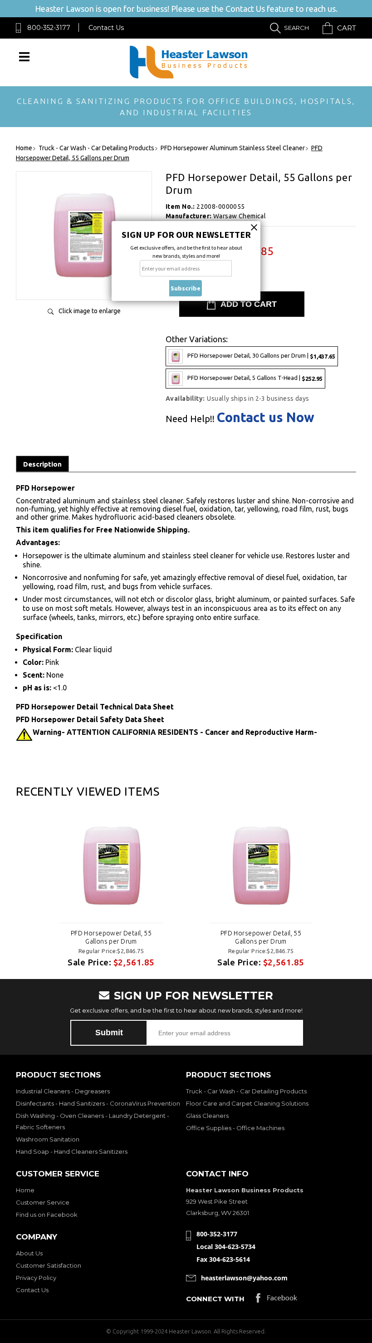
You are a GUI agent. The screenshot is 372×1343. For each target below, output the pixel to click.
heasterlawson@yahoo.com (244, 1278)
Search (296, 27)
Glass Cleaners (207, 1115)
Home (25, 1190)
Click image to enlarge (90, 311)
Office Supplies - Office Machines (235, 1127)
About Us (29, 1253)
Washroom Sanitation (47, 1139)
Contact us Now (265, 417)
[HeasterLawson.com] (188, 78)
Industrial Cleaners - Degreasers (63, 1091)
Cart (346, 28)
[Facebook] (276, 1300)
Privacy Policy (36, 1277)
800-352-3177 (48, 28)
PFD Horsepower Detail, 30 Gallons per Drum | (261, 355)
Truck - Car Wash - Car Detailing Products (246, 1091)
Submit (109, 1032)
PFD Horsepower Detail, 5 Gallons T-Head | (255, 377)
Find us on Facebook (47, 1214)
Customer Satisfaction (48, 1265)
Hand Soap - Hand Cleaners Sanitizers (71, 1151)
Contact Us (106, 28)
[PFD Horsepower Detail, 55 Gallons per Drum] (84, 283)
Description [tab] (42, 464)
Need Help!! (190, 418)
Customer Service (42, 1202)
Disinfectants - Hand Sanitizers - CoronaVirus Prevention (98, 1103)
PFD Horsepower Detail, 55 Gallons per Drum (111, 937)
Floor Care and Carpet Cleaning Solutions (247, 1103)
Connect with (215, 1298)
